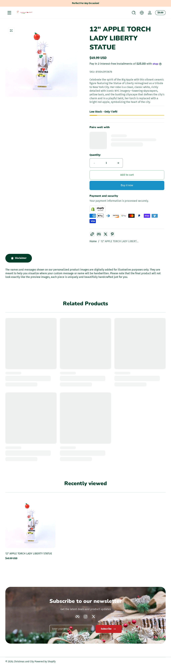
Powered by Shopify (45, 661)
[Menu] (9, 13)
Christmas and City (24, 661)
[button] (134, 12)
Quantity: (95, 154)
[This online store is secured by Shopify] (127, 209)
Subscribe (106, 628)
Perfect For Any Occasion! (85, 3)
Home (93, 241)
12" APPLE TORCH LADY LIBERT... (119, 241)
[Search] (134, 13)
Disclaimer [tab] (21, 258)
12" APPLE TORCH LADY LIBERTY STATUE (28, 553)
